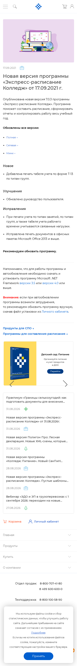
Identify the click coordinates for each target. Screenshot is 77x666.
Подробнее (38, 632)
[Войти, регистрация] (72, 6)
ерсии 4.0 (50, 283)
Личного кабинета (55, 311)
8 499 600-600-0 (50, 589)
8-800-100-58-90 (50, 599)
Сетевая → (12, 145)
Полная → (12, 137)
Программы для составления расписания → (35, 334)
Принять (38, 656)
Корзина (14, 521)
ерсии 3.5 (27, 283)
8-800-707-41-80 (51, 583)
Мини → (10, 153)
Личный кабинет (46, 521)
